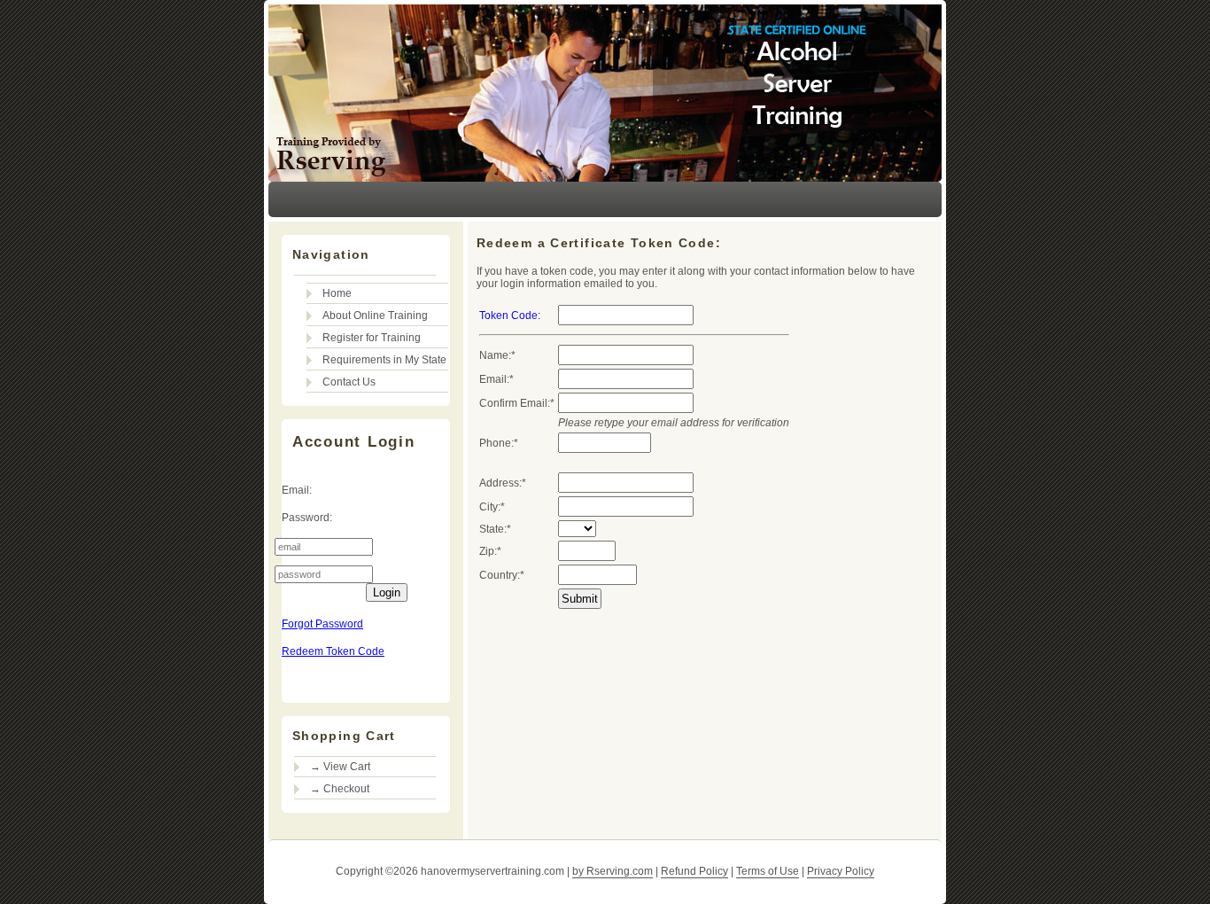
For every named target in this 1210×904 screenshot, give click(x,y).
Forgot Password (322, 624)
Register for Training (371, 337)
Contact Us (349, 382)
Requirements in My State (384, 360)
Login (386, 592)
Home (337, 293)
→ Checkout (339, 789)
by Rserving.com (612, 871)
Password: (307, 517)
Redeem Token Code (333, 651)
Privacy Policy (840, 871)
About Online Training (375, 315)
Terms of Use (767, 871)
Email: (297, 490)
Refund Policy (694, 871)
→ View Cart (340, 766)
